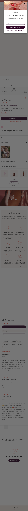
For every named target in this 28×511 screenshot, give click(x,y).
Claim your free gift (15, 27)
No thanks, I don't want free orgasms (15, 30)
